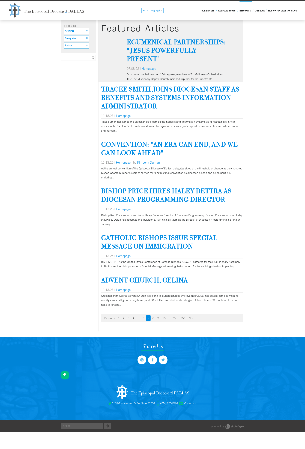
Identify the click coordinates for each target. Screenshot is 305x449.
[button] (76, 31)
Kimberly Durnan (148, 162)
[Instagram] (141, 359)
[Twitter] (163, 359)
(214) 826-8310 (169, 403)
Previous (109, 318)
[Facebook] (152, 359)
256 (183, 318)
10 (164, 318)
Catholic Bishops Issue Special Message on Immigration (159, 242)
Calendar (260, 10)
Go (107, 426)
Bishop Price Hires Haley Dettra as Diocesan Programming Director (166, 195)
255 (174, 318)
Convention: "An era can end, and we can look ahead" (169, 148)
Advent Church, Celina (144, 280)
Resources (245, 10)
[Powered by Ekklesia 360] (227, 426)
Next (191, 318)
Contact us (189, 403)
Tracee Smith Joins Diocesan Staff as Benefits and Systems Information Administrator (170, 97)
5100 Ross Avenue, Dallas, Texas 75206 (133, 403)
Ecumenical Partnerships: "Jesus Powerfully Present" (176, 50)
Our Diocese (208, 10)
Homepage (149, 68)
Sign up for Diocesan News (282, 10)
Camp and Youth (226, 10)
